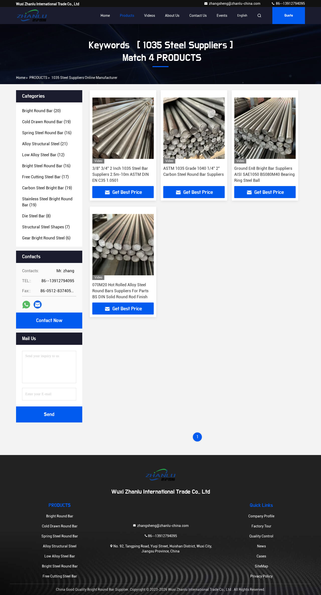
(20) (41, 110)
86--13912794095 (290, 4)
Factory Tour (261, 526)
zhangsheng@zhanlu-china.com (235, 4)
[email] (37, 304)
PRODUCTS (38, 78)
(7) (46, 227)
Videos (149, 16)
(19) (46, 121)
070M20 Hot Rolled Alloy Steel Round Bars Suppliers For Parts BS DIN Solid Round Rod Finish (120, 290)
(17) (45, 177)
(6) (46, 238)
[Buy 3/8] (123, 128)
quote (288, 15)
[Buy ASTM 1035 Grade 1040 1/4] (194, 128)
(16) (46, 132)
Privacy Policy (261, 576)
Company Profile (261, 516)
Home (105, 16)
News (261, 546)
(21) (44, 143)
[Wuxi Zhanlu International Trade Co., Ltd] (32, 16)
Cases (261, 556)
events (222, 16)
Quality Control (261, 536)
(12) (43, 155)
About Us (172, 16)
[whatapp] (26, 305)
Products (127, 16)
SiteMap (261, 566)
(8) (36, 216)
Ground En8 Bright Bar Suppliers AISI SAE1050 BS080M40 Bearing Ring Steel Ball (264, 174)
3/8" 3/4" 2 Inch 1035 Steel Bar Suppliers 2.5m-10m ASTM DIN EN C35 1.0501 (120, 174)
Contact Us (198, 16)
